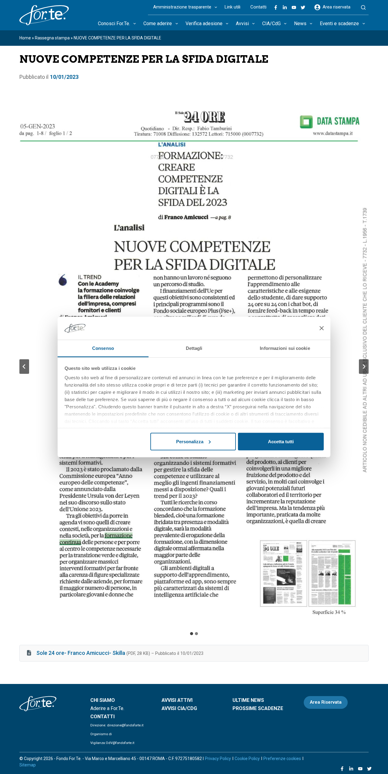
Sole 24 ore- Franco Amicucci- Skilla (80, 653)
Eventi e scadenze (339, 23)
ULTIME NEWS (248, 700)
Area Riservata (326, 702)
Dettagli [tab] (194, 348)
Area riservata (336, 7)
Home (25, 37)
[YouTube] (294, 7)
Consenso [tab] (103, 348)
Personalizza (189, 441)
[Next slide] (364, 366)
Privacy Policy (218, 758)
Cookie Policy (247, 758)
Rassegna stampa (52, 37)
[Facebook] (275, 7)
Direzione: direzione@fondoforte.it (116, 725)
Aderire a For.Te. (107, 708)
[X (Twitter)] (303, 7)
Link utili (232, 7)
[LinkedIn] (285, 7)
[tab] (191, 633)
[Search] (363, 7)
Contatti (258, 7)
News (300, 23)
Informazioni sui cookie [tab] (285, 348)
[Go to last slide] (24, 366)
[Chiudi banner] (321, 328)
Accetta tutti (281, 441)
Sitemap (27, 764)
